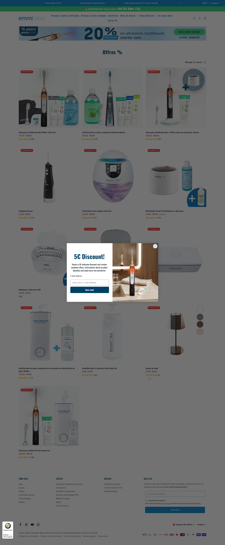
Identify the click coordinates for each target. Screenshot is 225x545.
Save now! (89, 289)
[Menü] (11, 523)
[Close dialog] (155, 246)
